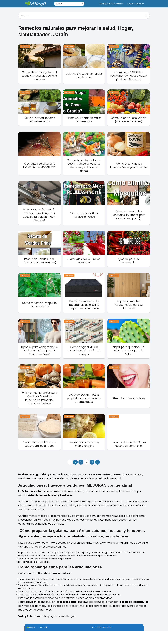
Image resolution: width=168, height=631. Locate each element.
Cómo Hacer (134, 3)
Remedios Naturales (111, 3)
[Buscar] (81, 4)
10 (92, 462)
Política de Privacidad (102, 627)
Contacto (43, 627)
